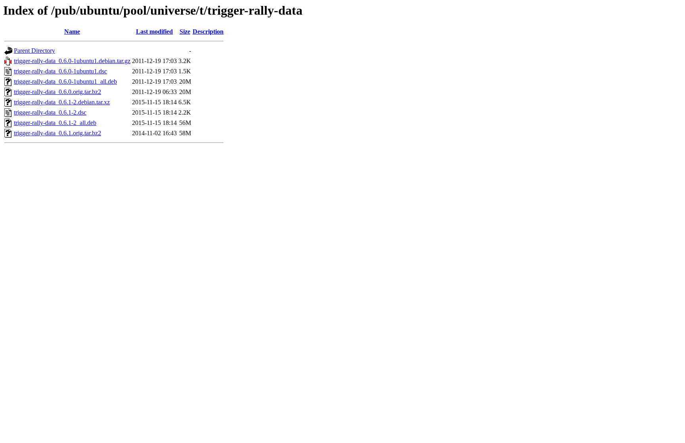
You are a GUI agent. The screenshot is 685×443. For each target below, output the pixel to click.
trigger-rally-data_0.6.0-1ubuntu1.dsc (60, 71)
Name (72, 31)
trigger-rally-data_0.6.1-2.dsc (50, 112)
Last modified (154, 31)
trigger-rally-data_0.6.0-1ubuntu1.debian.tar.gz (72, 61)
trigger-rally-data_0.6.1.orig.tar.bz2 (57, 133)
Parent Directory (34, 50)
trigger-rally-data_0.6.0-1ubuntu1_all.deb (65, 81)
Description (208, 31)
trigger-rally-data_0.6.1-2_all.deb (55, 122)
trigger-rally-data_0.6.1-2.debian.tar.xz (62, 102)
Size (185, 31)
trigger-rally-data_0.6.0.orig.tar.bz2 (57, 91)
